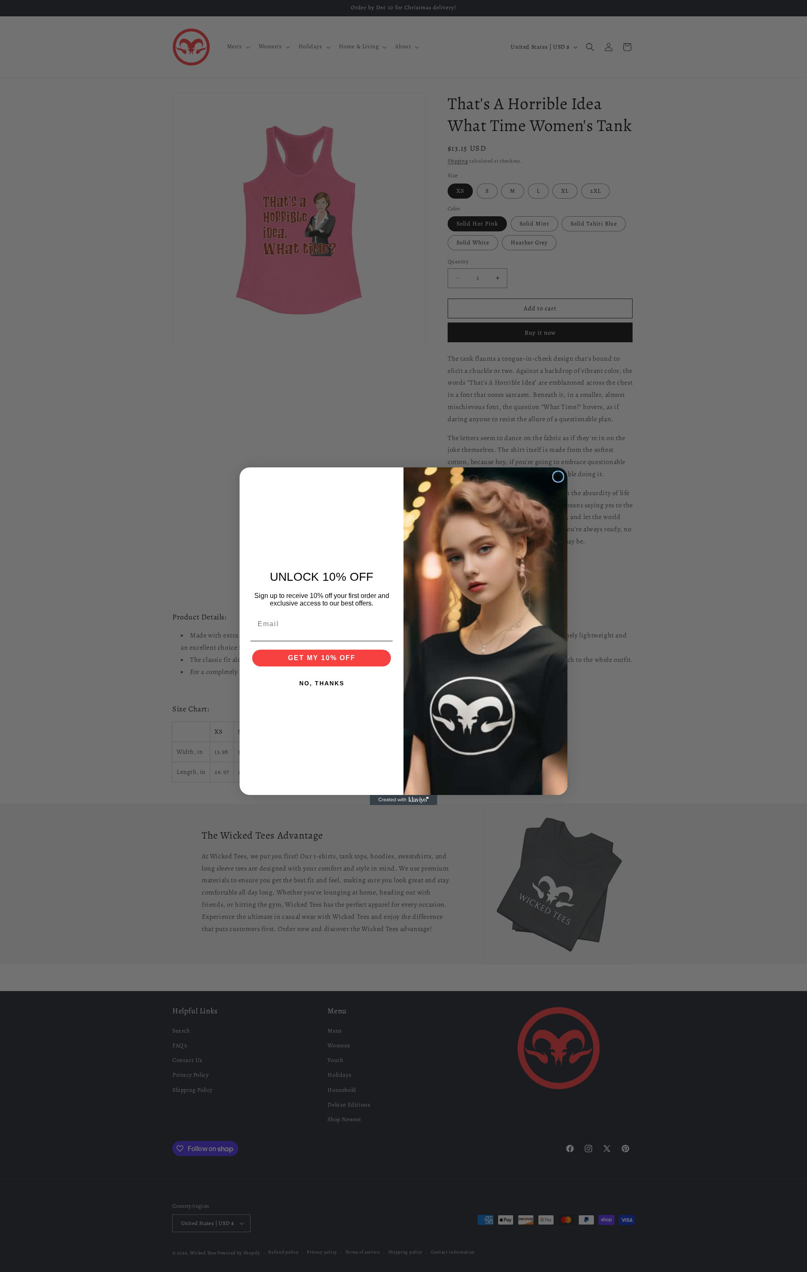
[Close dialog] (558, 477)
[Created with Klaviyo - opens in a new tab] (403, 800)
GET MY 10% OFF (322, 657)
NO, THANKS (321, 683)
